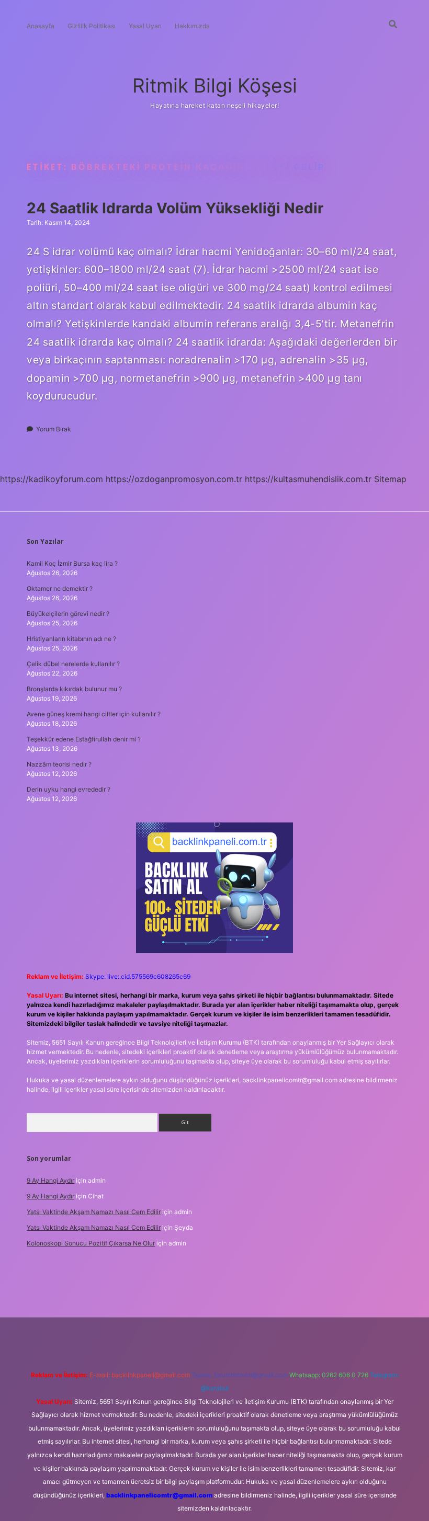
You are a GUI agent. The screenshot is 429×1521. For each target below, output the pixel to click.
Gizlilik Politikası (91, 26)
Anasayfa (40, 26)
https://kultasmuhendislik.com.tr (308, 479)
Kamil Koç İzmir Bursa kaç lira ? (72, 563)
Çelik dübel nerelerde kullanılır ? (73, 664)
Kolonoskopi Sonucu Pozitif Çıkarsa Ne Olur (91, 1243)
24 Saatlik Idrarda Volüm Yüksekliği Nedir (175, 208)
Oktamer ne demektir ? (60, 588)
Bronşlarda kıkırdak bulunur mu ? (74, 689)
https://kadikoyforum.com (51, 479)
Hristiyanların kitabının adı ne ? (71, 639)
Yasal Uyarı (145, 26)
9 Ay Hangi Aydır (50, 1180)
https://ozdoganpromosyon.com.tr (174, 479)
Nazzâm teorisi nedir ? (59, 764)
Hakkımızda (192, 26)
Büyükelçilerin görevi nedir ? (68, 613)
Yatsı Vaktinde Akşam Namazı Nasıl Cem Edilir (94, 1212)
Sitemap (390, 479)
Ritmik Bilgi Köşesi (214, 85)
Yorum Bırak (53, 429)
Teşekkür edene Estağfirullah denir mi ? (84, 739)
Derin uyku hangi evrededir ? (68, 789)
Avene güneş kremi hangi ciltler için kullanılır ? (94, 714)
